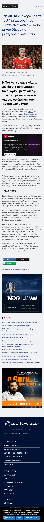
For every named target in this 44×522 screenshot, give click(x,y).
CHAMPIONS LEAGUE (12, 460)
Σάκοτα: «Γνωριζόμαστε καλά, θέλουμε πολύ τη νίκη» (18, 341)
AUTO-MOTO (9, 494)
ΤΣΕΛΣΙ (27, 269)
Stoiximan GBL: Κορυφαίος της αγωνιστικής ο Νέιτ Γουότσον (20, 352)
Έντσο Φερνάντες (30, 114)
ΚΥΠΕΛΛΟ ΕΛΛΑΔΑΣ (12, 449)
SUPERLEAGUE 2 (11, 445)
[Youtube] (11, 503)
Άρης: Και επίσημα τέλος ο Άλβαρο (12, 337)
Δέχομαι (9, 518)
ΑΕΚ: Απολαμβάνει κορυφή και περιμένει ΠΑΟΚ (16, 359)
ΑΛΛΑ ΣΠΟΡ (8, 490)
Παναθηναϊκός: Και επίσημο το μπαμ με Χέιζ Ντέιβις (17, 334)
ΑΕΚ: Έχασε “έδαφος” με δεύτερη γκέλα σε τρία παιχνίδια (19, 322)
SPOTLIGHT (8, 486)
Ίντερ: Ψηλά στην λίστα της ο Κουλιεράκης (15, 356)
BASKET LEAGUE (11, 471)
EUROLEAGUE (9, 475)
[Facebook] (5, 503)
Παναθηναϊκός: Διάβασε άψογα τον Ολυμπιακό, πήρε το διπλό (21, 362)
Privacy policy (32, 518)
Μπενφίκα (21, 269)
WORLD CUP (9, 464)
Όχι (19, 518)
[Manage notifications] (4, 517)
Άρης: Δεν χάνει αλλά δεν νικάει (12, 349)
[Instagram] (8, 503)
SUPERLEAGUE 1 (11, 442)
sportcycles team (11, 75)
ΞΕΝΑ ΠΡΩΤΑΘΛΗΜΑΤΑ (13, 457)
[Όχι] (41, 515)
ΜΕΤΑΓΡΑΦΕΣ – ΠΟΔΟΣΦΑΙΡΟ (16, 453)
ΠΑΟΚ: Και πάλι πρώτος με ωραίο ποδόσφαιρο (16, 325)
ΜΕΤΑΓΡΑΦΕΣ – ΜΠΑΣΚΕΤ (14, 482)
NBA (5, 479)
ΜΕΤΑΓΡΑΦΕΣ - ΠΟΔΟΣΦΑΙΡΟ (16, 72)
